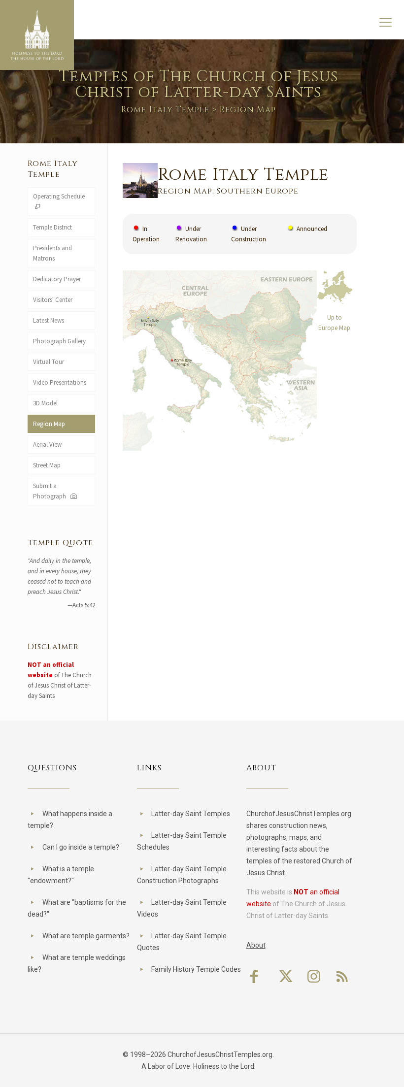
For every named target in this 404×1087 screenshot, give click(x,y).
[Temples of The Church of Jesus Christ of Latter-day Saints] (37, 35)
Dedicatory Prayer (57, 279)
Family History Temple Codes (196, 969)
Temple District (52, 227)
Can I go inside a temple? (80, 847)
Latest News (48, 320)
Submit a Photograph (51, 491)
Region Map (49, 424)
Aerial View (47, 444)
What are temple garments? (86, 936)
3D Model (45, 403)
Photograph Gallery (59, 341)
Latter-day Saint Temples (190, 814)
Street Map (47, 465)
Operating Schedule (59, 196)
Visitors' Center (52, 300)
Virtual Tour (48, 362)
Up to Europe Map (334, 322)
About (256, 945)
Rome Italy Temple (165, 109)
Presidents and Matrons (52, 253)
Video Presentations (59, 382)
